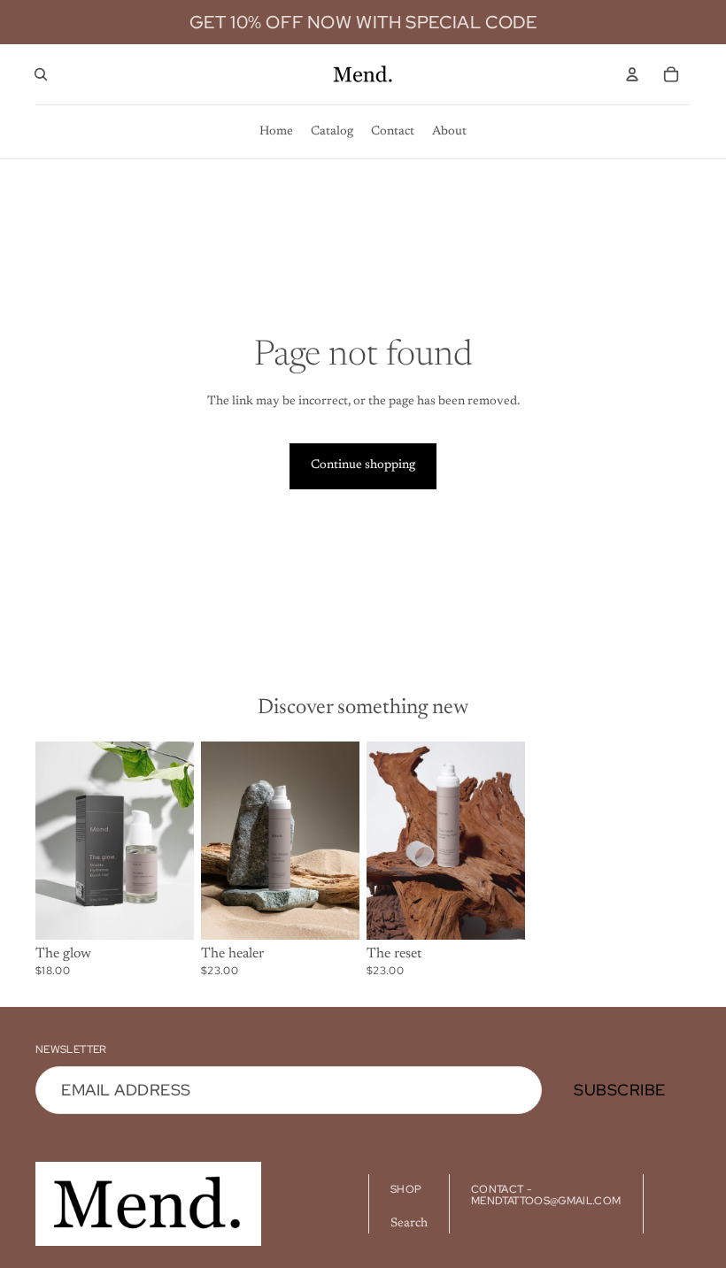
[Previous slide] (49, 839)
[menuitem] (276, 131)
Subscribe (620, 1090)
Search (409, 1224)
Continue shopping (363, 465)
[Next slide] (180, 839)
